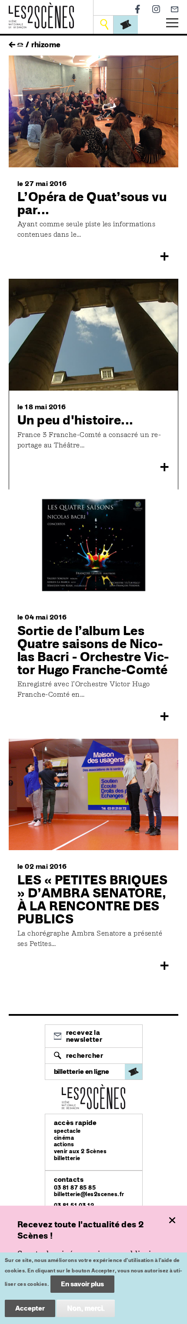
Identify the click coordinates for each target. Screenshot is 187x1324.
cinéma (64, 1138)
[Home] (41, 7)
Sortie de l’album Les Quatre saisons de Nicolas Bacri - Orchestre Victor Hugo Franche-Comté (93, 650)
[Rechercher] (104, 25)
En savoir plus (82, 1284)
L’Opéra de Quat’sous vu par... (92, 203)
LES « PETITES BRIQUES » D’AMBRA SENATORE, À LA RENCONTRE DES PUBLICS (92, 899)
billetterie (67, 1158)
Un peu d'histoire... (75, 419)
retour (12, 42)
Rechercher (85, 1055)
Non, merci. (85, 1308)
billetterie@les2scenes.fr (89, 1194)
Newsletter (174, 9)
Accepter (30, 1308)
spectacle (67, 1131)
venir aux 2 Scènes (80, 1151)
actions (64, 1144)
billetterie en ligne (81, 1071)
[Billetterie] (126, 25)
